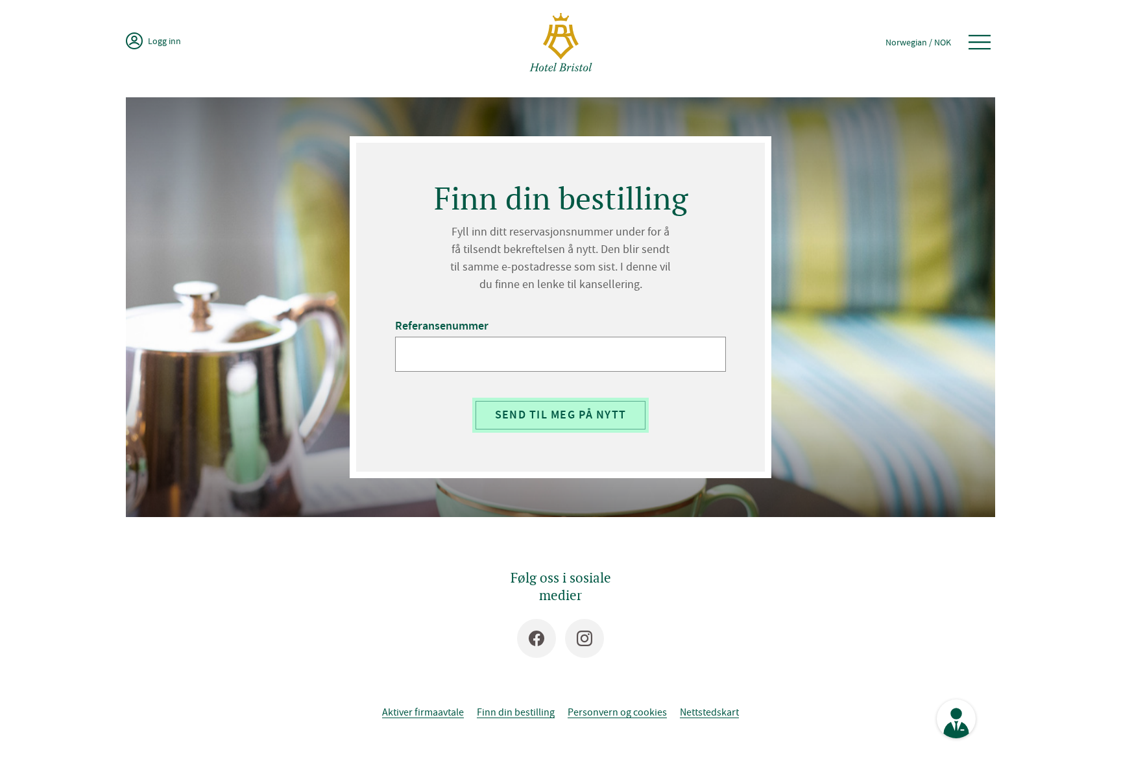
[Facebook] (536, 638)
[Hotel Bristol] (561, 42)
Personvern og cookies (617, 711)
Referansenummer (441, 326)
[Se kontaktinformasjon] (956, 718)
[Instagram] (584, 638)
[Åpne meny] (979, 42)
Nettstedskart (709, 711)
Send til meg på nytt (561, 414)
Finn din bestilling (516, 711)
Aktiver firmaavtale (423, 711)
